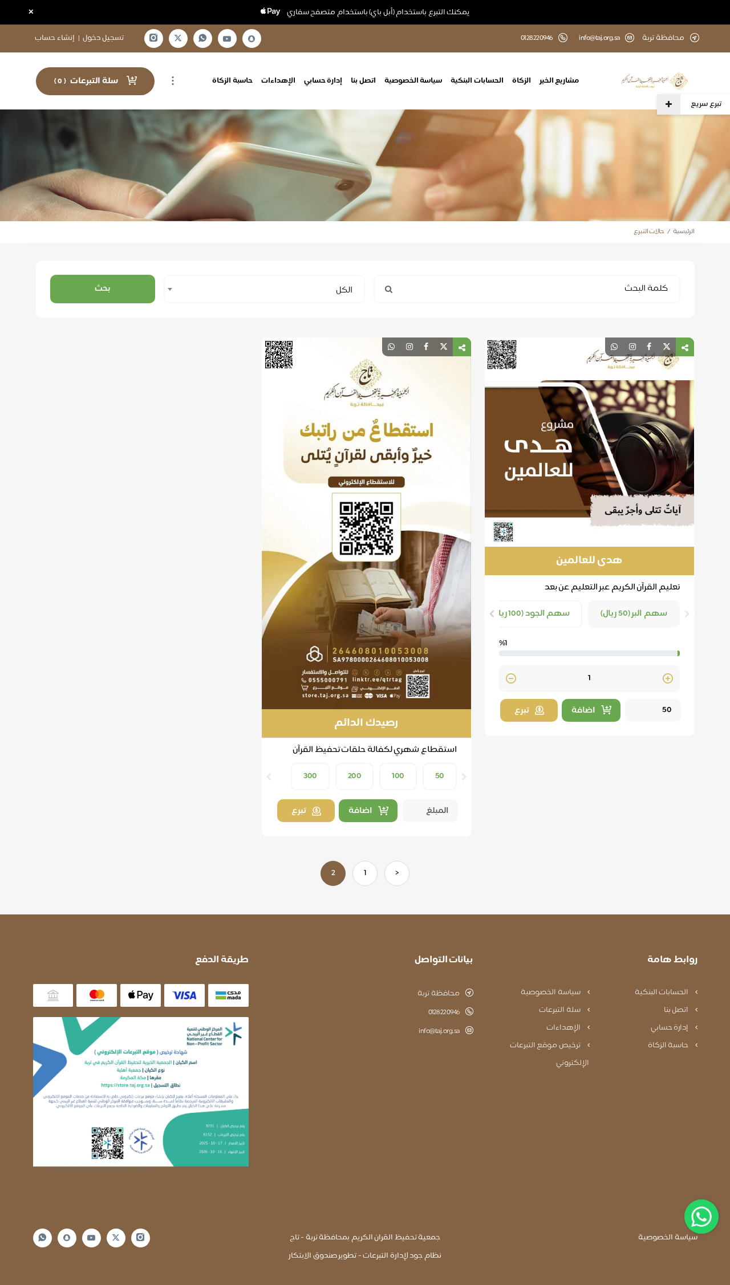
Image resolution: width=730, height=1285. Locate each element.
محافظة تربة (438, 993)
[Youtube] (227, 39)
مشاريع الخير (559, 81)
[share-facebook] (649, 346)
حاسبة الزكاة (232, 81)
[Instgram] (153, 38)
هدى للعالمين (589, 561)
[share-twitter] (666, 346)
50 (439, 776)
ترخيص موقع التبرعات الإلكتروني (549, 1054)
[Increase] (668, 679)
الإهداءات (278, 81)
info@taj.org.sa (599, 38)
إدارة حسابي (323, 81)
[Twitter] (178, 38)
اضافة (583, 711)
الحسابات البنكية (477, 81)
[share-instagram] (632, 346)
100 (398, 776)
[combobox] (264, 289)
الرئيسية (684, 231)
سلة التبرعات (560, 1010)
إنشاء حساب (55, 38)
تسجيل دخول (103, 38)
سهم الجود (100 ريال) (530, 614)
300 (310, 776)
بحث (102, 289)
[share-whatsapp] (614, 346)
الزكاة (521, 81)
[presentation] (687, 614)
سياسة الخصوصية (413, 81)
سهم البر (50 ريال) (634, 614)
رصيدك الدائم (366, 723)
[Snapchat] (251, 39)
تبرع (521, 711)
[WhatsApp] (202, 38)
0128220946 (444, 1012)
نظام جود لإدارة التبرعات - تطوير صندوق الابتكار (365, 1256)
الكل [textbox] (344, 290)
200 (355, 776)
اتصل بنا (363, 81)
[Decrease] (511, 679)
